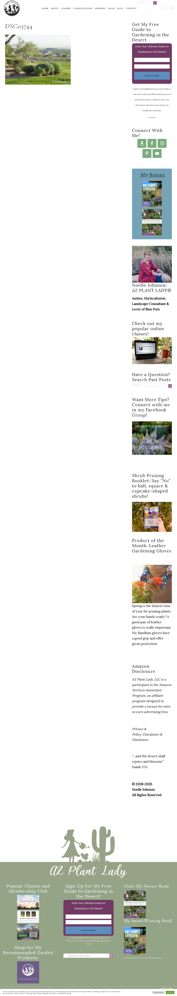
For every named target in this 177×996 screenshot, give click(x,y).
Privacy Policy (152, 117)
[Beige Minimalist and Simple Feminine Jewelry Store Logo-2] (28, 972)
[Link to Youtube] (171, 8)
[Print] (12, 8)
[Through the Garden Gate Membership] (28, 902)
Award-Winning (146, 921)
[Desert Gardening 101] (28, 916)
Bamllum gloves (150, 633)
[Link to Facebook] (162, 8)
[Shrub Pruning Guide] (28, 932)
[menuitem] (45, 8)
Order (129, 886)
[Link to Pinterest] (165, 8)
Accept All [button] (170, 992)
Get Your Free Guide (152, 76)
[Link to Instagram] (168, 8)
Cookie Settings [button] (158, 992)
